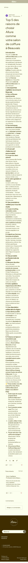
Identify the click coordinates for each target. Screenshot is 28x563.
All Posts (6, 7)
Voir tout (20, 471)
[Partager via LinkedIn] (13, 460)
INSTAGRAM (4, 536)
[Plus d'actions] (21, 15)
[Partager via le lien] (17, 460)
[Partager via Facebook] (6, 460)
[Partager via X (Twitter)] (9, 460)
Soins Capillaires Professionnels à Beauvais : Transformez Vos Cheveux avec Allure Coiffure (14, 477)
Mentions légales (5, 559)
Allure (14, 1)
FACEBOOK (4, 538)
